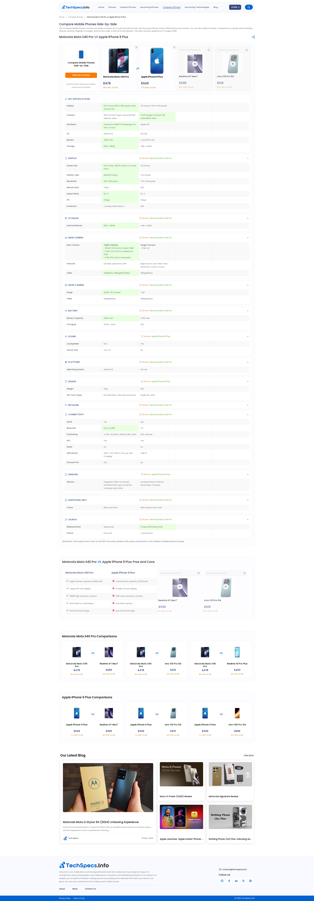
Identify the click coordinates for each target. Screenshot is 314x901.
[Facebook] (229, 881)
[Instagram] (222, 881)
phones (112, 7)
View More (249, 755)
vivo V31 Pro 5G (225, 76)
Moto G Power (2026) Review (176, 796)
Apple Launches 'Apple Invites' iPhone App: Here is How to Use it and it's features (181, 839)
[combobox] (235, 7)
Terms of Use (79, 898)
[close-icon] (136, 47)
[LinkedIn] (236, 881)
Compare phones (172, 7)
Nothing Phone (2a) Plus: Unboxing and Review (230, 839)
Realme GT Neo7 (188, 76)
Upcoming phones (149, 7)
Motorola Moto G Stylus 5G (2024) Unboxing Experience (101, 822)
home (101, 7)
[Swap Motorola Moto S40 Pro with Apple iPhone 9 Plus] (137, 68)
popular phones (128, 7)
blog (216, 7)
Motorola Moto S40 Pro (116, 76)
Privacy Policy (65, 898)
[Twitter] (243, 881)
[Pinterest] (250, 881)
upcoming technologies (197, 7)
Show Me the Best (81, 75)
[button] (157, 158)
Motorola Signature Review (223, 796)
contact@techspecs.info (234, 869)
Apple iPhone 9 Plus (152, 76)
